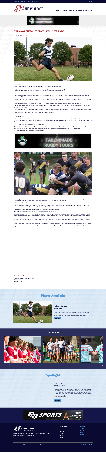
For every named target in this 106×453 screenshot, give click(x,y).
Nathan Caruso (17, 275)
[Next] (101, 346)
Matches (23, 1)
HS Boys (80, 10)
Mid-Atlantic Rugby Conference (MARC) (27, 273)
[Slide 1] (49, 189)
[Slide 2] (51, 189)
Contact (38, 1)
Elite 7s (75, 10)
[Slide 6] (55, 398)
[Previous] (5, 346)
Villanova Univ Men (18, 276)
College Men (58, 10)
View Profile (57, 313)
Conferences (17, 1)
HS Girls (85, 10)
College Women (67, 10)
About (33, 1)
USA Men (59, 383)
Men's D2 (16, 273)
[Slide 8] (60, 398)
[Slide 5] (57, 189)
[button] (20, 169)
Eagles (90, 10)
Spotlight (28, 1)
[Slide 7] (57, 398)
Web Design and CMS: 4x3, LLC (47, 435)
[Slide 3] (53, 189)
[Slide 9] (62, 398)
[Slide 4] (55, 189)
